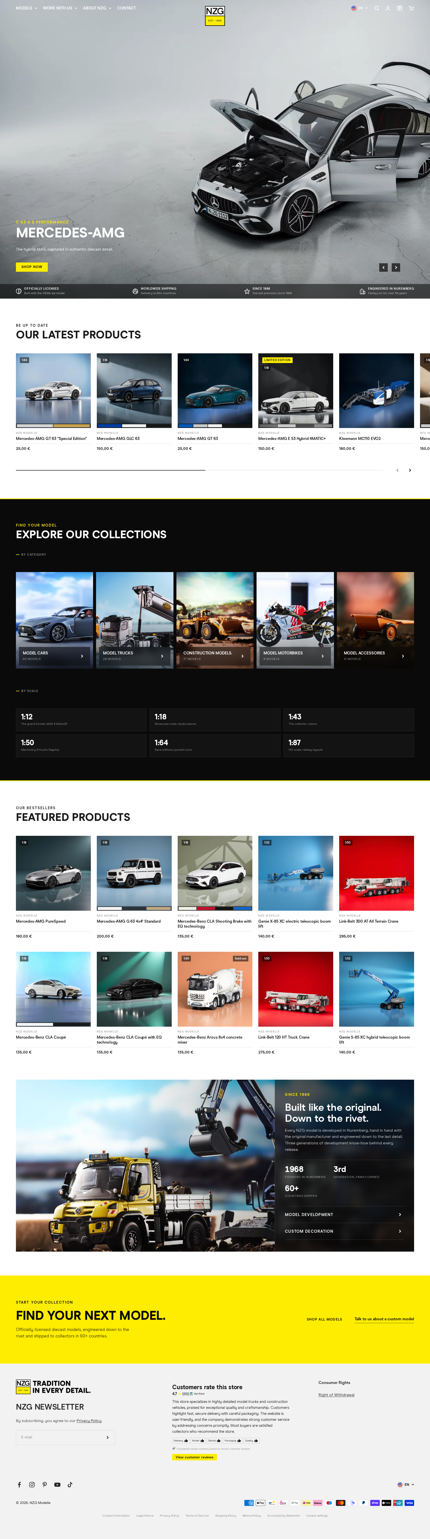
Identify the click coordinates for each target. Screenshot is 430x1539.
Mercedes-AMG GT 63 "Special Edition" (51, 438)
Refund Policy (252, 1515)
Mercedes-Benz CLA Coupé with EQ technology (129, 1040)
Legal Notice (145, 1515)
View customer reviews (195, 1457)
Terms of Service (197, 1515)
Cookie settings (317, 1515)
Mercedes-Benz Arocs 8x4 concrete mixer (210, 1040)
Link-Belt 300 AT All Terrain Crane (368, 921)
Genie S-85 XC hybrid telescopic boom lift (374, 1040)
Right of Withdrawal (336, 1395)
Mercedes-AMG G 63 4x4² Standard (129, 921)
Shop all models (324, 1319)
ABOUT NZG (94, 8)
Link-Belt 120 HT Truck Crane (284, 1037)
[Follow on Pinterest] (44, 1484)
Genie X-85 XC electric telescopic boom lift (294, 924)
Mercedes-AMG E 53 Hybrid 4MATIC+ (292, 438)
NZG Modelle (27, 432)
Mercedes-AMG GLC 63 (118, 438)
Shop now (31, 267)
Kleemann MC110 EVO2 (360, 438)
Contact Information (116, 1515)
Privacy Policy (89, 1421)
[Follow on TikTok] (70, 1484)
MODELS (24, 8)
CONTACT (126, 8)
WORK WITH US (57, 8)
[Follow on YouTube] (57, 1484)
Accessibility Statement (284, 1515)
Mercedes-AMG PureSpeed (40, 921)
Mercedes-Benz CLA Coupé (41, 1037)
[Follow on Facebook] (19, 1484)
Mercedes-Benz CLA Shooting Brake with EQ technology (215, 924)
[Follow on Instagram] (32, 1484)
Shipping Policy (225, 1515)
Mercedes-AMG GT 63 (198, 438)
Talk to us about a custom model (384, 1319)
